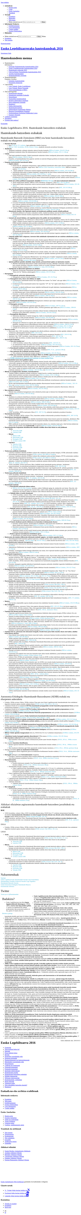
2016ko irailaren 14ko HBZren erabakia (44, 454)
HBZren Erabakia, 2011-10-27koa (18, 160)
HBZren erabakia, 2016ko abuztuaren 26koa (42, 618)
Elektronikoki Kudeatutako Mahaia (20, 109)
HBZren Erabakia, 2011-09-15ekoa (50, 513)
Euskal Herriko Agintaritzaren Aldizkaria (17, 1151)
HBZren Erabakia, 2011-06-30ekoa (23, 518)
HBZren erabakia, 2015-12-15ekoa (52, 535)
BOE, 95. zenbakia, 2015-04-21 (18, 463)
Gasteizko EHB (17, 432)
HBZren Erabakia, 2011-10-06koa (29, 684)
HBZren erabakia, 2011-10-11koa (40, 206)
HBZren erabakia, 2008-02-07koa (63, 324)
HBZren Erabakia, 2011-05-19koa (37, 388)
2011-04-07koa (22, 169)
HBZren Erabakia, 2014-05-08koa (69, 603)
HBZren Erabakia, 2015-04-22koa (26, 302)
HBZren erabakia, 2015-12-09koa (54, 223)
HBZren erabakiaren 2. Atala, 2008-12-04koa (24, 623)
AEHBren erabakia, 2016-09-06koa (29, 707)
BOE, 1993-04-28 (31, 640)
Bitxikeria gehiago (7, 913)
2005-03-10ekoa (29, 540)
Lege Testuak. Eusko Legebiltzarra (19, 86)
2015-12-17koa (45, 576)
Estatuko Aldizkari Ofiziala (13, 1158)
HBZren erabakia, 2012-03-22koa (54, 258)
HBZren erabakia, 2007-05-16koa (37, 626)
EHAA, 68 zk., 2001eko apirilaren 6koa (66, 748)
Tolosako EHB (17, 449)
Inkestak (7, 1051)
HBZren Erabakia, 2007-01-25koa (55, 306)
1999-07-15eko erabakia (54, 512)
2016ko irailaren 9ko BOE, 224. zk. (50, 498)
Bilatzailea (12, 18)
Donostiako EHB (17, 447)
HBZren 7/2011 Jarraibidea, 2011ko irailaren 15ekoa (23, 147)
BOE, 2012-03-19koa (57, 606)
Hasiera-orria (13, 7)
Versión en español (10, 1204)
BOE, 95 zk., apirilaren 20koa (56, 349)
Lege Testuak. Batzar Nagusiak (18, 88)
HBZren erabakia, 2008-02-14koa (52, 647)
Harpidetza (8, 118)
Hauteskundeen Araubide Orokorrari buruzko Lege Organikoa (18, 881)
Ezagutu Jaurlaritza (11, 1118)
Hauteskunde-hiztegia (15, 108)
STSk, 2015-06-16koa (71, 540)
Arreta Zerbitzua (10, 1121)
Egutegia (3, 878)
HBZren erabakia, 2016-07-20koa (53, 196)
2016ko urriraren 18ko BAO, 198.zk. (54, 584)
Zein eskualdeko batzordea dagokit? (16, 1085)
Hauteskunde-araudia (11, 1072)
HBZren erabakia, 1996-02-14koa (22, 157)
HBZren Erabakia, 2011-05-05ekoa (45, 680)
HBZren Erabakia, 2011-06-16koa (24, 393)
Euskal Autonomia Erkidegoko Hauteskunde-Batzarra (16, 885)
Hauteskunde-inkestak (16, 93)
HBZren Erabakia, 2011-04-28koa (18, 689)
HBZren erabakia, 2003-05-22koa (49, 630)
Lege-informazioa (14, 27)
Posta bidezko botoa (11, 1053)
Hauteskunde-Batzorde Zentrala (9, 883)
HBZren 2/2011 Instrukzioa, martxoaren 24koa (52, 167)
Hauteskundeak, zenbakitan (13, 1080)
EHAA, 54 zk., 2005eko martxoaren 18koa (36, 765)
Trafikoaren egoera (10, 1141)
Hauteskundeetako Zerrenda (17, 75)
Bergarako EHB (17, 446)
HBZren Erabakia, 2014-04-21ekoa (46, 312)
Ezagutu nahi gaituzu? (12, 120)
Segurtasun (6, 53)
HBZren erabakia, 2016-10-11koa (65, 506)
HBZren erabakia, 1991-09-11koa (54, 292)
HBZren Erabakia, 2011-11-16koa (57, 152)
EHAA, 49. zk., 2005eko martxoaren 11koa (43, 771)
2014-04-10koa (49, 370)
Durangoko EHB (17, 439)
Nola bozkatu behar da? (12, 1049)
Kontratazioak (9, 1136)
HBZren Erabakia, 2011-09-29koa (50, 353)
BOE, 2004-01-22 (61, 338)
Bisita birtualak (9, 1081)
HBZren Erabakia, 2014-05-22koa (58, 150)
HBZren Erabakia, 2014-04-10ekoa (51, 425)
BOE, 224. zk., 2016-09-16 (35, 506)
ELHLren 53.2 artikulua (18, 145)
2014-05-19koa (41, 540)
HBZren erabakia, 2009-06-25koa (60, 520)
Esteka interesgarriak (15, 106)
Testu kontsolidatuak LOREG (18, 90)
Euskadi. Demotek (14, 115)
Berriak (7, 1055)
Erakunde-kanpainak (11, 1067)
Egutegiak (8, 1047)
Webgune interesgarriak (12, 1078)
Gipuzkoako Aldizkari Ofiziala (14, 1156)
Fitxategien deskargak (15, 83)
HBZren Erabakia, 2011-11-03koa (62, 326)
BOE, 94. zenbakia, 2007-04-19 (43, 596)
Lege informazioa (10, 1106)
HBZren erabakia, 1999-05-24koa (44, 295)
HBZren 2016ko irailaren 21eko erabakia (20, 615)
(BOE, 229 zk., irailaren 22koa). (40, 674)
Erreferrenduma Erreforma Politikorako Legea (23, 113)
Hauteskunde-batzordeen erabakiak (16, 1074)
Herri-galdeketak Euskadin (17, 102)
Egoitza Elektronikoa (15, 31)
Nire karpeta (8, 40)
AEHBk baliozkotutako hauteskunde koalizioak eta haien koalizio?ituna (31, 358)
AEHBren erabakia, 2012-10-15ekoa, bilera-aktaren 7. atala (32, 717)
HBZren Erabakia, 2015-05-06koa (43, 525)
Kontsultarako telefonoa (7, 886)
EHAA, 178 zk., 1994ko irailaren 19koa (31, 780)
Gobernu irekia (9, 1123)
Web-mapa (12, 20)
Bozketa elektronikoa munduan (18, 100)
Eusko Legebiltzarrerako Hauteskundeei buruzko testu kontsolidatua (20, 879)
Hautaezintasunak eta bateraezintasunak (17, 1060)
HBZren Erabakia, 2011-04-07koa (51, 344)
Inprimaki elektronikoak (12, 1071)
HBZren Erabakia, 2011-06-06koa (44, 317)
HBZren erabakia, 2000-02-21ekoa (28, 552)
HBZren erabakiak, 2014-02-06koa (33, 370)
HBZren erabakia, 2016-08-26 (63, 664)
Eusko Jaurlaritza (14, 11)
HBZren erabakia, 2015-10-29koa (68, 363)
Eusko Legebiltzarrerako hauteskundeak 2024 (23, 68)
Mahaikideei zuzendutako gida (14, 1062)
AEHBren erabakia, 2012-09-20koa (67, 724)
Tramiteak (12, 13)
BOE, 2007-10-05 (72, 415)
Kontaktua (12, 16)
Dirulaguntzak (9, 1134)
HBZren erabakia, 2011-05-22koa (45, 272)
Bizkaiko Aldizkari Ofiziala (13, 1155)
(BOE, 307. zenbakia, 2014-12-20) (34, 503)
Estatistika (8, 1143)
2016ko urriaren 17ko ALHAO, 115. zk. (55, 588)
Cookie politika (13, 29)
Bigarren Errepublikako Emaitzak (19, 111)
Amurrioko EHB (17, 430)
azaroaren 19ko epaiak (29, 260)
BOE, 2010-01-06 (66, 334)
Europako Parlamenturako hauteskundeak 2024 (23, 66)
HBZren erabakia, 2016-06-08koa (28, 201)
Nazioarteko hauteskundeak (17, 99)
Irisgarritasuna (9, 1064)
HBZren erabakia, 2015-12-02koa (57, 559)
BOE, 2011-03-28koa (63, 182)
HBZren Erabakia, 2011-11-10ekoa (35, 378)
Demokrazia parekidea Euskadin (19, 95)
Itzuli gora (8, 1207)
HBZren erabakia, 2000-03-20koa (40, 402)
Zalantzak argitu (10, 1083)
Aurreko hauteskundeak (16, 74)
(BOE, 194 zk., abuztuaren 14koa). (48, 609)
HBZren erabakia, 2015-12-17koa (53, 572)
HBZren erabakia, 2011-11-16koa (22, 226)
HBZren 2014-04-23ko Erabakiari (22, 488)
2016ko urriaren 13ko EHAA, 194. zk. (46, 704)
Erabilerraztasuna (14, 26)
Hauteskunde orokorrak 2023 (18, 70)
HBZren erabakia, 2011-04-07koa (39, 231)
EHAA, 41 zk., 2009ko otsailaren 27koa (24, 793)
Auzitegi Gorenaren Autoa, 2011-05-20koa (26, 385)
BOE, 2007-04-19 (57, 336)
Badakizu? (12, 104)
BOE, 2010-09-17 (55, 343)
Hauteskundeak (5, 43)
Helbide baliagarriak (11, 1076)
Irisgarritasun (13, 97)
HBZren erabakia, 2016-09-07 (28, 660)
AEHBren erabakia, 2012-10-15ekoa (66, 719)
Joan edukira (5, 2)
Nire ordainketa (9, 1138)
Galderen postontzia (11, 117)
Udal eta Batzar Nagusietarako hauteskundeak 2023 (25, 72)
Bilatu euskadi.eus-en (15, 22)
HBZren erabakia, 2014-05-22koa (49, 209)
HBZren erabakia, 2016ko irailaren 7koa (30, 655)
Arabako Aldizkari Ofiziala (13, 1153)
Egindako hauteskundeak (16, 81)
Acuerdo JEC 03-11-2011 (64, 327)
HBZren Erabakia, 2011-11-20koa (39, 532)
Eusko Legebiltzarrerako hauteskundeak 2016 (32, 48)
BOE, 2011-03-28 (37, 333)
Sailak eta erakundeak (11, 1119)
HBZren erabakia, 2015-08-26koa (47, 405)
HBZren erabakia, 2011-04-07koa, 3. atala (38, 174)
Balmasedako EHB (18, 437)
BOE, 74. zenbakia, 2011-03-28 (35, 478)
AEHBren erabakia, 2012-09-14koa (40, 727)
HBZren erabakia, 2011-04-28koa (64, 170)
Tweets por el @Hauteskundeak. (10, 894)
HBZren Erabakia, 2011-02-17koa (65, 567)
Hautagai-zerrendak (11, 1058)
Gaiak (10, 9)
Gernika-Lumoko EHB (19, 441)
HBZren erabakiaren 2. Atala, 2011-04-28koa (41, 267)
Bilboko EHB (16, 436)
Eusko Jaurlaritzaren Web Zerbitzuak (12, 1182)
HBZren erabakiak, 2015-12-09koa (29, 576)
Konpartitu (4, 123)
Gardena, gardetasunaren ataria (14, 1125)
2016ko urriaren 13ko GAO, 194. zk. (52, 591)
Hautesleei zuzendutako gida (14, 1056)
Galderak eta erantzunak (12, 1065)
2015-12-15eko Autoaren (33, 579)
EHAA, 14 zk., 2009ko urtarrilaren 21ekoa (46, 758)
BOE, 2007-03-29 (40, 412)
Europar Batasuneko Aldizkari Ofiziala (17, 1160)
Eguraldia (8, 1140)
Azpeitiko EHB (17, 444)
